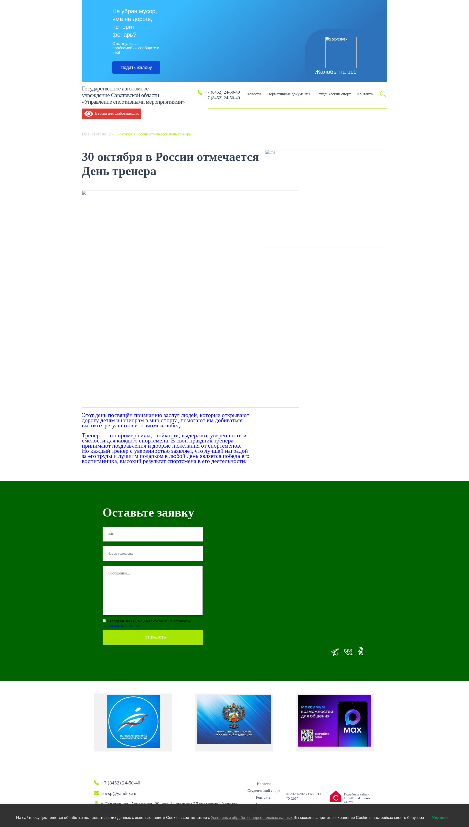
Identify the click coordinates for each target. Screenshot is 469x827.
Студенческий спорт (334, 94)
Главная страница (96, 134)
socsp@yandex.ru (118, 793)
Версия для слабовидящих (116, 113)
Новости (253, 94)
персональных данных (121, 625)
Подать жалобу (136, 67)
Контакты (365, 94)
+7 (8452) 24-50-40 (222, 92)
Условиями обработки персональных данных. (252, 818)
